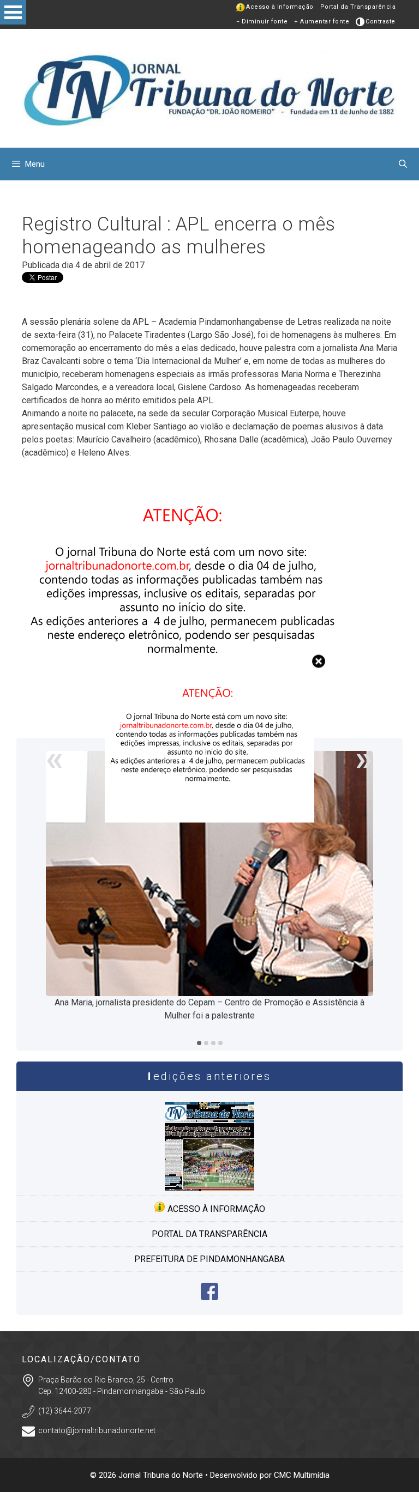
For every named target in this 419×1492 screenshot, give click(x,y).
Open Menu (13, 12)
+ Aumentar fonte (321, 21)
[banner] (209, 820)
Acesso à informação (215, 1209)
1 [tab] (199, 1043)
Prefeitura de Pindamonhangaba (209, 1259)
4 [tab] (220, 1043)
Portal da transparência (209, 1234)
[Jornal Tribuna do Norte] (209, 87)
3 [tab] (213, 1043)
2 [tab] (206, 1043)
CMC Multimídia (302, 1475)
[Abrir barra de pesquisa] (403, 164)
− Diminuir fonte (262, 21)
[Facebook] (209, 1297)
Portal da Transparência (358, 6)
